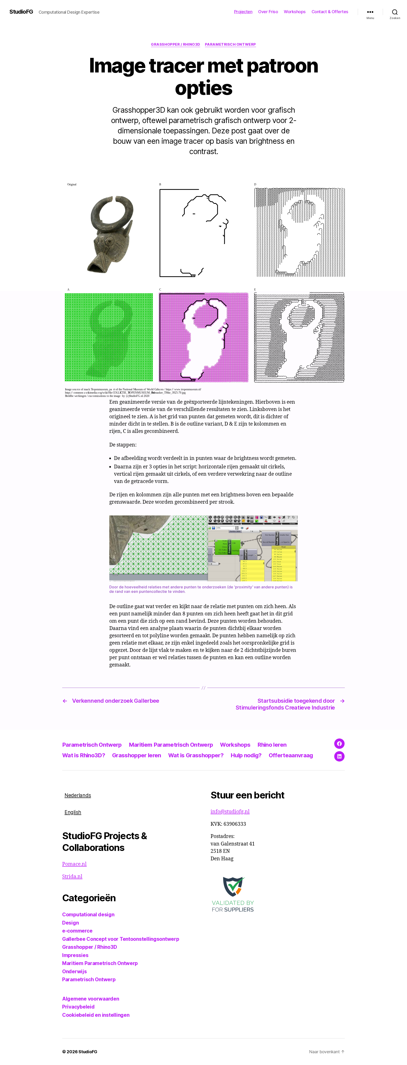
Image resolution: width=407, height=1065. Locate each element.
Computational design (88, 914)
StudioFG (21, 12)
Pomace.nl (74, 864)
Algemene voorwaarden (90, 999)
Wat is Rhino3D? (83, 755)
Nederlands (78, 795)
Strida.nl (72, 877)
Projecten (243, 11)
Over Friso (268, 11)
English (73, 812)
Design (70, 923)
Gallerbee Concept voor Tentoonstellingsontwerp (120, 939)
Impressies (75, 955)
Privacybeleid (78, 1007)
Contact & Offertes (330, 11)
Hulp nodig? (246, 755)
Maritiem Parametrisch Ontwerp (171, 744)
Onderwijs (74, 971)
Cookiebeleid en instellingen (95, 1015)
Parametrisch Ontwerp (230, 44)
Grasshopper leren (136, 755)
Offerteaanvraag (291, 755)
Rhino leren (271, 744)
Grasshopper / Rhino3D (175, 44)
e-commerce (77, 931)
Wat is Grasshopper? (196, 755)
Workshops (295, 11)
